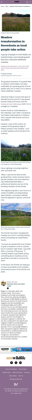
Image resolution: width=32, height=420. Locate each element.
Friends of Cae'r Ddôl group (11, 104)
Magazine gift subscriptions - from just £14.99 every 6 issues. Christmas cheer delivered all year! (15, 68)
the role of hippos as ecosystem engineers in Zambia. (12, 318)
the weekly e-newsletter (16, 309)
